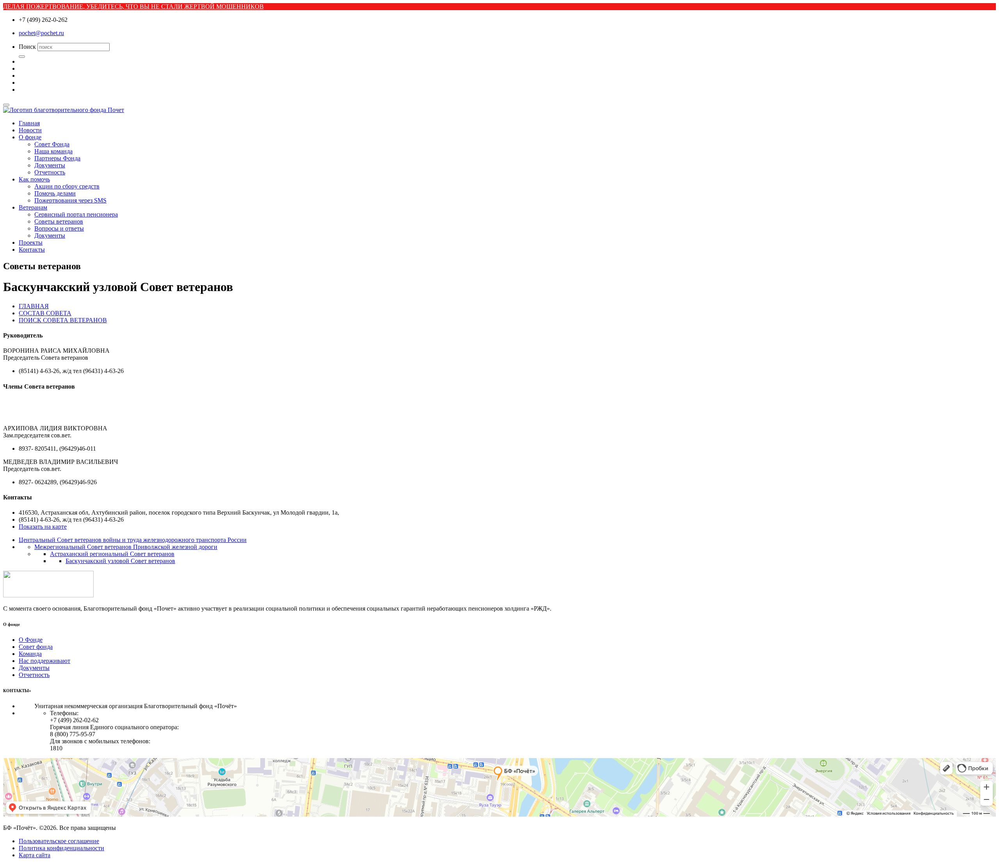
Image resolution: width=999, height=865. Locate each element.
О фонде (30, 137)
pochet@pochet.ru (41, 33)
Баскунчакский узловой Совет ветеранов (120, 561)
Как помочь (34, 179)
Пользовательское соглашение (59, 841)
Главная (29, 123)
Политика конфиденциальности (61, 848)
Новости (30, 130)
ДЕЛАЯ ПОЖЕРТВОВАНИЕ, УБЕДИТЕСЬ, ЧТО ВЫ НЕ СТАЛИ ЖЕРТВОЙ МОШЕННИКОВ (133, 6)
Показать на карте (43, 526)
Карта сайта (34, 855)
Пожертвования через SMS (70, 200)
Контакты (32, 249)
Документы (49, 165)
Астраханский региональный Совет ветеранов (112, 554)
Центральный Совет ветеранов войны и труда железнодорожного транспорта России (133, 539)
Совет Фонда (51, 144)
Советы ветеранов (58, 221)
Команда (30, 653)
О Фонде (31, 639)
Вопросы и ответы (59, 228)
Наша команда (53, 151)
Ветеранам (33, 207)
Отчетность (49, 172)
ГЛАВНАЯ (34, 306)
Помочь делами (55, 193)
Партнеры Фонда (57, 158)
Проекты (31, 242)
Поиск (27, 46)
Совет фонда (36, 646)
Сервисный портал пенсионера (76, 214)
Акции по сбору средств (67, 186)
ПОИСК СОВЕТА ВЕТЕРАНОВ (63, 320)
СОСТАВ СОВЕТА (45, 313)
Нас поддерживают (44, 660)
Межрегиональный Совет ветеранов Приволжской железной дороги (125, 547)
